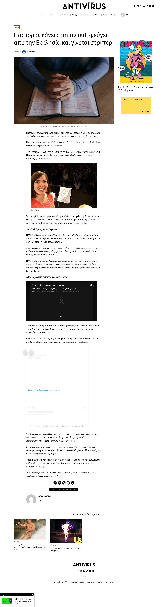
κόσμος (17, 27)
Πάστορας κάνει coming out (68, 489)
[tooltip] (134, 6)
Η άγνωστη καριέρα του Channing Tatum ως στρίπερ (66, 549)
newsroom (32, 51)
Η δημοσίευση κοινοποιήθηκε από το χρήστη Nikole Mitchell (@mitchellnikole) (56, 426)
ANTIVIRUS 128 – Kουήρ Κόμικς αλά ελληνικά (135, 89)
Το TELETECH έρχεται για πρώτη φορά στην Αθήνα (22, 601)
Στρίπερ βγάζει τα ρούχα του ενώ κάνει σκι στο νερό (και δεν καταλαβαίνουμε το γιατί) (30, 547)
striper (53, 489)
